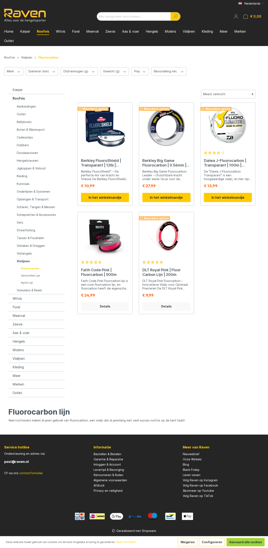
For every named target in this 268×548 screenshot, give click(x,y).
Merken (18, 384)
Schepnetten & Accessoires (36, 214)
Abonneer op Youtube (198, 490)
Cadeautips (25, 137)
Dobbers (23, 145)
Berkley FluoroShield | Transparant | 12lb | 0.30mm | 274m (101, 163)
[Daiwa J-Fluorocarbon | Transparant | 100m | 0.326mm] (228, 127)
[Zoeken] (175, 16)
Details (105, 306)
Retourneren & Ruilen (108, 475)
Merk (11, 71)
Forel (16, 307)
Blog (186, 464)
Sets (20, 222)
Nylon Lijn (27, 282)
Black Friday (191, 469)
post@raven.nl (16, 462)
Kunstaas (23, 184)
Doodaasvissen (27, 153)
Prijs (137, 71)
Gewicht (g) (112, 71)
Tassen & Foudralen (30, 238)
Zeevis (18, 324)
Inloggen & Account (107, 464)
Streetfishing (26, 230)
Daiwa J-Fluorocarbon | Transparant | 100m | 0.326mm (225, 163)
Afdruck (99, 485)
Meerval (19, 316)
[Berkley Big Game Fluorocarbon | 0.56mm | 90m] (166, 127)
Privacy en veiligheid (108, 490)
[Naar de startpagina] (25, 15)
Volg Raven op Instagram (200, 480)
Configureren (212, 542)
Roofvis (19, 98)
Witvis (17, 298)
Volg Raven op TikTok (198, 496)
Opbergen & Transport (33, 199)
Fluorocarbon (30, 268)
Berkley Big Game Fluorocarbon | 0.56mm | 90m (164, 163)
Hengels (19, 341)
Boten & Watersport (31, 129)
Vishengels (24, 253)
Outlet (21, 114)
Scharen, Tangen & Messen (36, 207)
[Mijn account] (236, 16)
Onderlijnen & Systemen (33, 191)
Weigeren (187, 542)
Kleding (22, 176)
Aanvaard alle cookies (245, 542)
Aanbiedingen (26, 106)
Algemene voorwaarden (110, 480)
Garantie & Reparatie (108, 459)
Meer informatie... (127, 542)
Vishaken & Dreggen (31, 245)
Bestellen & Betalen (107, 454)
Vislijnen (23, 261)
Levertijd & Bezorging (109, 469)
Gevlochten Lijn (30, 275)
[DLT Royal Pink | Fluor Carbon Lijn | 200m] (166, 236)
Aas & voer (21, 333)
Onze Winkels (192, 459)
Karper (18, 90)
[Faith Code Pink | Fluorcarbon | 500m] (105, 236)
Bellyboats (24, 122)
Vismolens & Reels (29, 290)
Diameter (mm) (39, 71)
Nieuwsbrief (191, 454)
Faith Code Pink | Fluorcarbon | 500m (99, 272)
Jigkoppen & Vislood (31, 168)
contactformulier (31, 473)
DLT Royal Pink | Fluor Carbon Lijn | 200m (161, 272)
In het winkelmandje (105, 197)
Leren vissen (191, 475)
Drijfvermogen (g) (76, 71)
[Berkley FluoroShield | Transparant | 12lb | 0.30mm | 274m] (105, 127)
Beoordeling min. (166, 71)
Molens (18, 350)
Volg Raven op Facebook (200, 485)
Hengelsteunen (27, 160)
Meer (17, 376)
